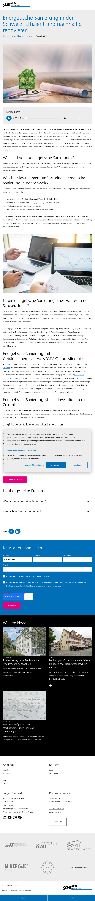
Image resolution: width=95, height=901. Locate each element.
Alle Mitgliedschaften (78, 868)
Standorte (58, 822)
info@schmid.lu (55, 812)
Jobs (51, 770)
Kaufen (24, 898)
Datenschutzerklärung (16, 450)
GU (4, 777)
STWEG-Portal (8, 802)
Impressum (32, 450)
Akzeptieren (56, 465)
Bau (4, 780)
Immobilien (7, 770)
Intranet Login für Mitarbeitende (15, 809)
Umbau (5, 784)
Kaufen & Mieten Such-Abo (13, 798)
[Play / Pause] (9, 118)
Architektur (7, 773)
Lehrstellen (53, 773)
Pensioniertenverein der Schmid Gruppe (18, 812)
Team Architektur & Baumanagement (17, 36)
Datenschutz (13, 890)
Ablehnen (77, 465)
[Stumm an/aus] (65, 118)
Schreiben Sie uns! (15, 480)
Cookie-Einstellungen (34, 465)
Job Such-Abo (8, 805)
